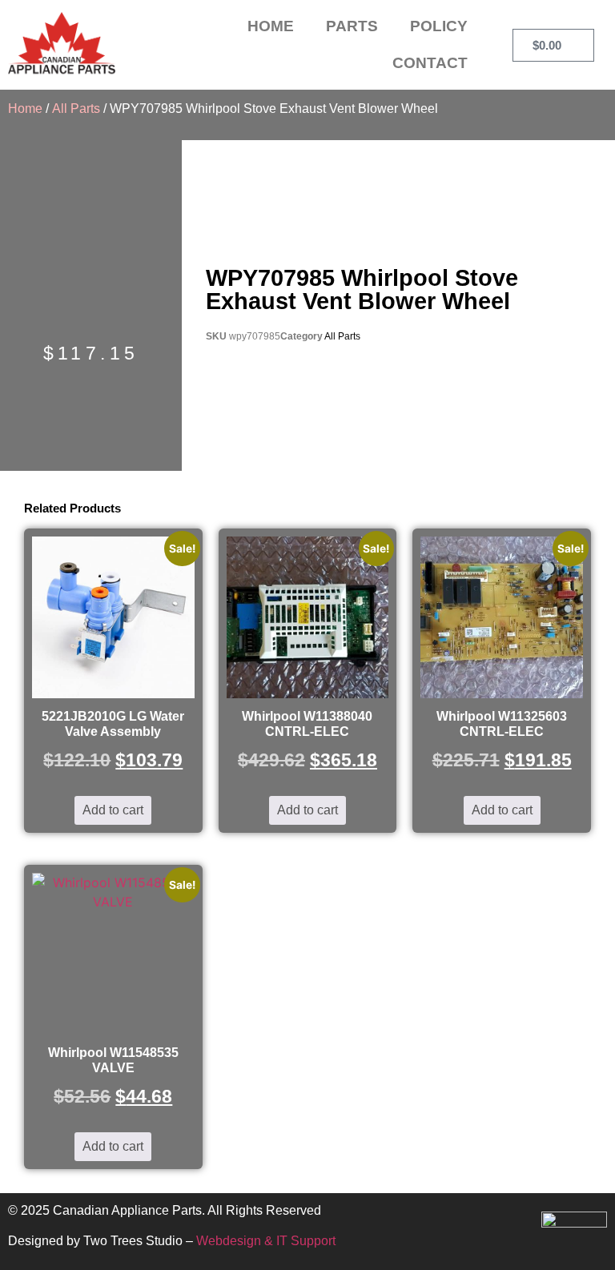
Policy (439, 26)
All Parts (76, 108)
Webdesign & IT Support (266, 1241)
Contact (430, 62)
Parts (352, 26)
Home (270, 26)
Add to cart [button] (112, 810)
